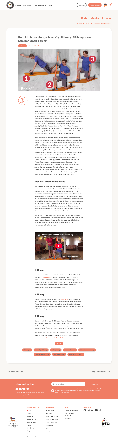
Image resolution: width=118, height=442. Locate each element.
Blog (28, 431)
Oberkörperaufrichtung (87, 350)
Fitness (22, 46)
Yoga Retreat (68, 418)
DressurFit (30, 416)
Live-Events (30, 428)
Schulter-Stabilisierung (42, 354)
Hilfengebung (56, 350)
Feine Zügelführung (41, 350)
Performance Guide (33, 436)
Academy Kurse (31, 422)
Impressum (49, 431)
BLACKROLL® (47, 277)
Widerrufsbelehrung (52, 419)
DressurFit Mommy (33, 419)
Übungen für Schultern (75, 354)
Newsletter (49, 413)
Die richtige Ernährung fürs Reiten (99, 372)
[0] (110, 5)
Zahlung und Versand (52, 416)
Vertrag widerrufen (51, 422)
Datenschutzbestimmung (90, 390)
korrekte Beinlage (70, 350)
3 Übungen (27, 350)
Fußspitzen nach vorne (14, 372)
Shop (28, 434)
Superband (64, 299)
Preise (29, 413)
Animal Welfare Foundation (69, 414)
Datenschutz (49, 425)
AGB (47, 428)
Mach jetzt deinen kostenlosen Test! (51, 338)
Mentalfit (29, 425)
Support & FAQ (50, 410)
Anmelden (82, 5)
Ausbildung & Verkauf (71, 410)
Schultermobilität (59, 354)
